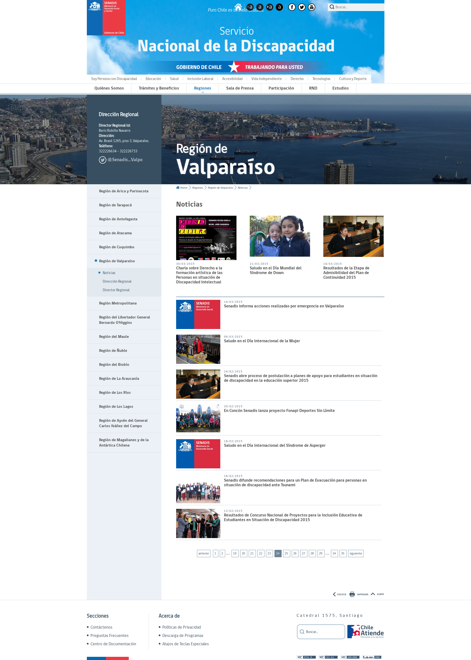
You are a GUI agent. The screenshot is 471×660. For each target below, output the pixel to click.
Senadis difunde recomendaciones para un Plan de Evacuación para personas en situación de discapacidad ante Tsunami (295, 483)
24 (278, 553)
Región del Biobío (114, 364)
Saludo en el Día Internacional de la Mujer (262, 341)
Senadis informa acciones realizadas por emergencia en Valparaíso (284, 306)
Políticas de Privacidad (181, 627)
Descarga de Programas (182, 636)
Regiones (202, 88)
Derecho (297, 78)
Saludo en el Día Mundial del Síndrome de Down (275, 271)
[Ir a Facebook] (292, 7)
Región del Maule (114, 336)
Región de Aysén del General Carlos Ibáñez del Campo (123, 423)
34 (334, 553)
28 (312, 553)
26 (295, 553)
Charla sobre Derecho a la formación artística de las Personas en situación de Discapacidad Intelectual (199, 275)
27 (304, 553)
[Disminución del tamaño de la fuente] (250, 7)
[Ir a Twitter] (302, 7)
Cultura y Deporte (353, 78)
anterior (203, 553)
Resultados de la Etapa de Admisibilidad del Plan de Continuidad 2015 (346, 273)
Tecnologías (321, 78)
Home (183, 188)
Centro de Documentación (113, 644)
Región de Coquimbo (116, 247)
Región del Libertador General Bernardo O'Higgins (124, 320)
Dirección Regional (117, 281)
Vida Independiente (266, 78)
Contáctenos (101, 627)
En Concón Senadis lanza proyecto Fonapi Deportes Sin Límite (279, 411)
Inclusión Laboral (200, 78)
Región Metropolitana (118, 303)
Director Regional (116, 290)
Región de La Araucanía (119, 378)
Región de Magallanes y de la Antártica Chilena (124, 442)
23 (269, 553)
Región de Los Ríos (115, 392)
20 (244, 553)
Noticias (109, 273)
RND (313, 88)
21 (252, 553)
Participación (281, 88)
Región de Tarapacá (115, 205)
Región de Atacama (115, 233)
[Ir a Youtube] (311, 7)
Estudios (340, 88)
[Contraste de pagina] (279, 7)
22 (261, 553)
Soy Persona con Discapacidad (114, 78)
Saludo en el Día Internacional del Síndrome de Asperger (275, 446)
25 (287, 553)
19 (235, 553)
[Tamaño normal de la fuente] (260, 7)
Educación (153, 78)
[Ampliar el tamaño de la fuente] (270, 7)
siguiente (356, 553)
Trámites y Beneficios (159, 88)
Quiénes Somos (109, 88)
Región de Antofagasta (118, 219)
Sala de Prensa (240, 88)
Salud (174, 78)
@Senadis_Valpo (125, 160)
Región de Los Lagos (116, 406)
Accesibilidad (232, 78)
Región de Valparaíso (117, 261)
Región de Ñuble (113, 350)
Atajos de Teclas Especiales (185, 644)
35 (343, 553)
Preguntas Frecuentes (110, 636)
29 (321, 553)
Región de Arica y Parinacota (123, 191)
